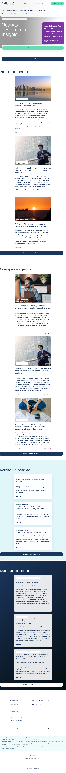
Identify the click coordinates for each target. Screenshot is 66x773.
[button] (3, 10)
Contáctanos (36, 708)
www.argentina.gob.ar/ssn (8, 748)
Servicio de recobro (15, 711)
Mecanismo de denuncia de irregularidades (33, 761)
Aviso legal (33, 755)
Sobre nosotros (36, 704)
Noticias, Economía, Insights (41, 700)
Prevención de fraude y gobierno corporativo (33, 765)
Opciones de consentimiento (33, 768)
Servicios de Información (16, 708)
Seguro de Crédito (14, 704)
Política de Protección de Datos (33, 758)
